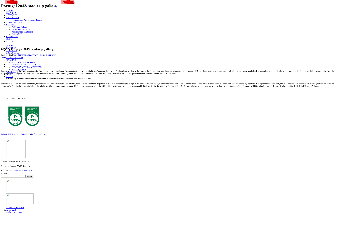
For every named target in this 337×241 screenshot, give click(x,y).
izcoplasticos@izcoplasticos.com (22, 170)
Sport (20, 55)
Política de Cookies (39, 134)
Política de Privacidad (10, 134)
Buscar (4, 174)
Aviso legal (25, 134)
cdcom (28, 55)
